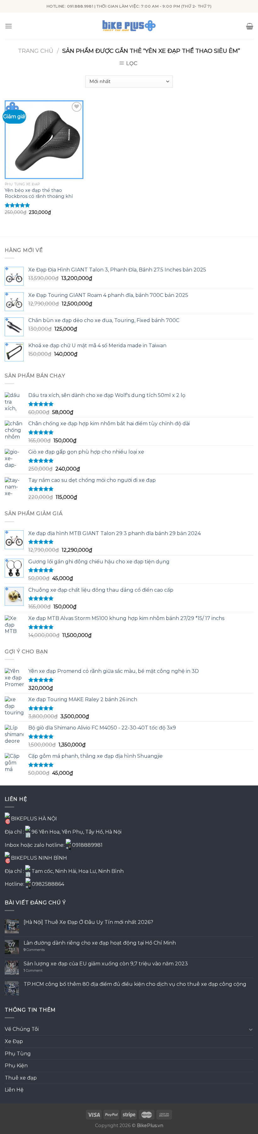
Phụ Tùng (18, 1054)
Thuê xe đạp (21, 1078)
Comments (34, 950)
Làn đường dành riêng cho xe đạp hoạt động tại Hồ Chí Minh (100, 943)
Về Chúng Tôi (22, 1029)
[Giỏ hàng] (249, 26)
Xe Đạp (14, 1041)
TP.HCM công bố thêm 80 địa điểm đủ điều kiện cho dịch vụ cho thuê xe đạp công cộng (135, 984)
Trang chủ (35, 50)
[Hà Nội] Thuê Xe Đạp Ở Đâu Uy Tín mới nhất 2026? (88, 922)
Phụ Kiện (16, 1066)
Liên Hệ (14, 1090)
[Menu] (8, 26)
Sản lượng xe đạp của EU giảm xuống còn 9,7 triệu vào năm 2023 (106, 964)
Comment (33, 971)
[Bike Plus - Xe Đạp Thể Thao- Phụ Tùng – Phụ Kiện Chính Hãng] (129, 26)
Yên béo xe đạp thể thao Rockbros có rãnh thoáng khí (39, 193)
